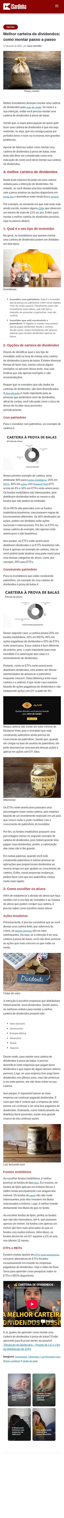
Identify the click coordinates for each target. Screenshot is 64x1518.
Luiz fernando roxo (50, 1356)
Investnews (21, 1356)
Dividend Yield (40, 484)
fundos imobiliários (37, 480)
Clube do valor (30, 1361)
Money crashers (11, 1361)
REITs (6, 484)
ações (24, 484)
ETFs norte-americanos (46, 1254)
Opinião (11, 27)
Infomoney (33, 1356)
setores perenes (23, 930)
